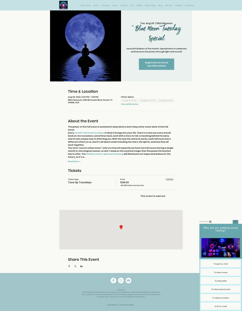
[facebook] (113, 280)
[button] (85, 5)
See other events (156, 65)
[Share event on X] (75, 266)
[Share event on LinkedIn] (81, 266)
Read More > (74, 161)
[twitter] (128, 280)
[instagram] (121, 280)
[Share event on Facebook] (69, 266)
